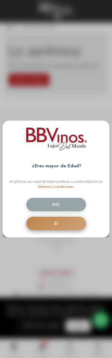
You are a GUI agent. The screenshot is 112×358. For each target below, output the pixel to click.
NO (56, 204)
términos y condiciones (56, 186)
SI (56, 223)
